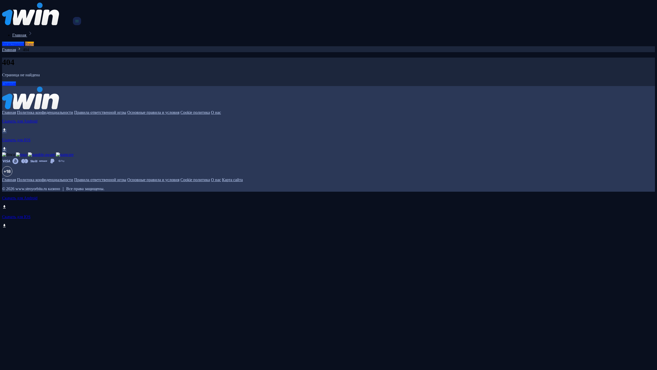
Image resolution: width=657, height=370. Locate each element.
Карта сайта (232, 180)
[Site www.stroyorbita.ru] (37, 24)
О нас (216, 112)
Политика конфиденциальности (45, 112)
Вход (29, 44)
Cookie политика (195, 112)
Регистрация (13, 44)
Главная (19, 35)
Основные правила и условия (153, 112)
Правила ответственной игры (100, 112)
